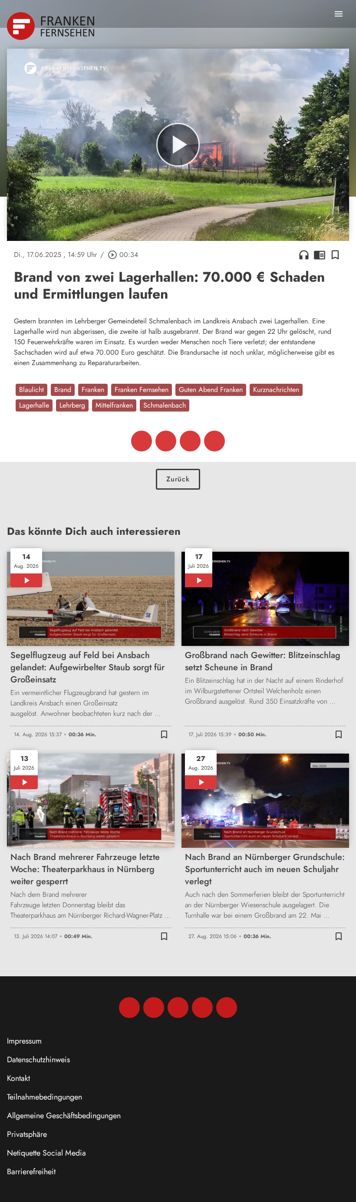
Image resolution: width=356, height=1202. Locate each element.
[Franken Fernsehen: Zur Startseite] (51, 26)
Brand (62, 390)
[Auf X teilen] (165, 441)
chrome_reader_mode (319, 255)
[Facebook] (129, 1007)
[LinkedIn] (202, 1007)
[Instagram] (153, 1007)
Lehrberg (72, 405)
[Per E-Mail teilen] (214, 441)
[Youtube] (178, 1007)
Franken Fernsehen (141, 390)
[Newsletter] (226, 1007)
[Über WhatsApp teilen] (190, 441)
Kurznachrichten (276, 390)
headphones (304, 255)
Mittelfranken (114, 405)
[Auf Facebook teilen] (141, 441)
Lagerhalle (34, 405)
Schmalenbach (164, 405)
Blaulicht (31, 390)
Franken (93, 390)
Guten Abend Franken (211, 390)
